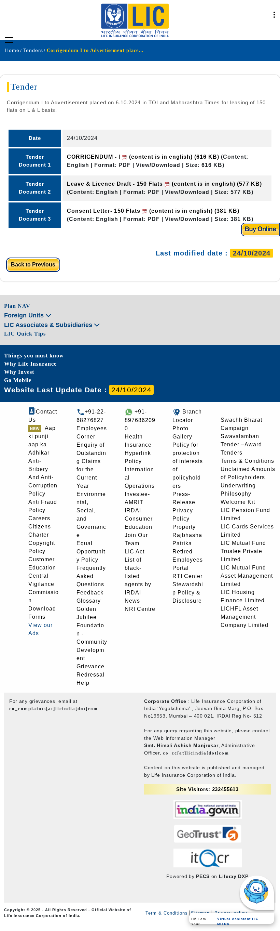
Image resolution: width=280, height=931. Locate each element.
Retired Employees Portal (187, 560)
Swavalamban (240, 436)
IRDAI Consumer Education (139, 519)
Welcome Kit (238, 502)
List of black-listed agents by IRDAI (138, 576)
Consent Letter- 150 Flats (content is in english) (153, 211)
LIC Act (134, 551)
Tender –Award (241, 444)
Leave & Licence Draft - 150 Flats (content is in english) (164, 184)
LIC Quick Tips (25, 334)
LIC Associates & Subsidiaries (49, 325)
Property (184, 527)
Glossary (88, 601)
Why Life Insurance (30, 364)
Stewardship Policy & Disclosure (187, 592)
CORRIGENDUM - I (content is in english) (143, 157)
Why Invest (19, 372)
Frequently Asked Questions (91, 576)
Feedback (89, 592)
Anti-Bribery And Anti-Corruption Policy (42, 477)
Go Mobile (17, 380)
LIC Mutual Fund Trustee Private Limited (243, 551)
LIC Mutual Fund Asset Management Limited (247, 576)
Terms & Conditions (247, 461)
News (132, 601)
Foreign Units (24, 315)
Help (82, 683)
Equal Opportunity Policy (90, 551)
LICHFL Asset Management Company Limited (244, 617)
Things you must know (34, 355)
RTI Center (187, 576)
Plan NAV (17, 306)
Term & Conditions (166, 913)
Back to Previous (33, 264)
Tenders (231, 453)
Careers (39, 518)
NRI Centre (140, 609)
